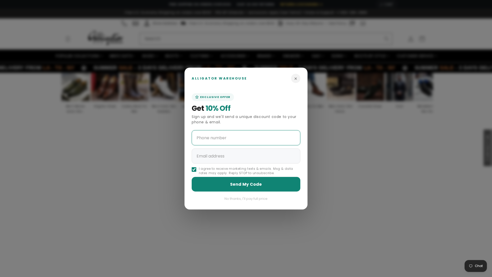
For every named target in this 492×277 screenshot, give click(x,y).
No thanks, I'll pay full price (246, 198)
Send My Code (246, 184)
